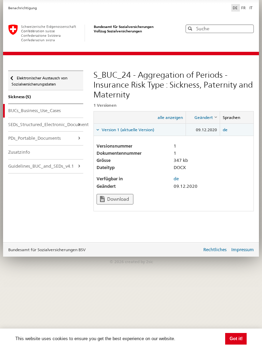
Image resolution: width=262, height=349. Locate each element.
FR (244, 7)
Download (117, 199)
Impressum (242, 249)
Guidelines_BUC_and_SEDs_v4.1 (41, 166)
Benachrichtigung (22, 8)
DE (235, 7)
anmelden (192, 250)
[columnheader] (203, 117)
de (225, 129)
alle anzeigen (170, 117)
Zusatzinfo (19, 152)
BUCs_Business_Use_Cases (34, 110)
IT (250, 7)
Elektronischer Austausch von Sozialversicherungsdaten (40, 79)
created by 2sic (139, 261)
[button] (248, 28)
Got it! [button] (236, 338)
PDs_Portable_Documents (34, 138)
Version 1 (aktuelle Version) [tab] (127, 129)
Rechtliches (215, 249)
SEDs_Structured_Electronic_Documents (45, 124)
